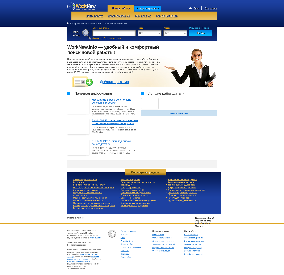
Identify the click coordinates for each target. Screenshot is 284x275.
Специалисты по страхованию (135, 203)
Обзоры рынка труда (161, 251)
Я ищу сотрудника (148, 8)
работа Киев (85, 254)
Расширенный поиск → (200, 28)
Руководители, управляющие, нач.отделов (94, 205)
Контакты (125, 251)
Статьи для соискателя (194, 241)
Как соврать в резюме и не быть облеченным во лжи (111, 101)
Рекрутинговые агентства (163, 248)
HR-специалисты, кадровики (134, 205)
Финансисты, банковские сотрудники (138, 200)
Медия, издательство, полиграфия (90, 198)
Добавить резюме (114, 82)
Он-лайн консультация (193, 254)
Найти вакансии (191, 235)
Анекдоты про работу (193, 248)
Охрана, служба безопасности (88, 200)
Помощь (124, 234)
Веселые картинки (192, 251)
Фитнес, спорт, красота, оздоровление (186, 190)
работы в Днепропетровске (78, 262)
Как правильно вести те (81, 23)
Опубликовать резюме (193, 238)
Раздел (166, 28)
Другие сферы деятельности (182, 200)
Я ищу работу (121, 8)
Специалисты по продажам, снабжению (92, 203)
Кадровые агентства (192, 244)
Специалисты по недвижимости (136, 192)
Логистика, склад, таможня (86, 190)
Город (140, 28)
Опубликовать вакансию (162, 238)
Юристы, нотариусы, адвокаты (182, 195)
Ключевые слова (100, 28)
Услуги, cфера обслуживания (182, 187)
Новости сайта (127, 244)
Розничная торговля (130, 179)
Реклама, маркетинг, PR (132, 190)
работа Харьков (81, 259)
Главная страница (128, 231)
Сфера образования (131, 187)
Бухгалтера (78, 182)
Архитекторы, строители (85, 179)
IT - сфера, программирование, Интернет (93, 187)
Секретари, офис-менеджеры (135, 195)
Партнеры (125, 254)
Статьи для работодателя (163, 241)
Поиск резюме (158, 235)
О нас (123, 238)
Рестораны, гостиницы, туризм (88, 208)
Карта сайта (126, 257)
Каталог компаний (179, 113)
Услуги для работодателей (163, 244)
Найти (201, 33)
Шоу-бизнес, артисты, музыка (182, 192)
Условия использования (131, 247)
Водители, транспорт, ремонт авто (89, 185)
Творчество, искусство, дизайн (182, 179)
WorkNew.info (95, 238)
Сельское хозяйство (130, 198)
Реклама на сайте (128, 241)
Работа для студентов (178, 198)
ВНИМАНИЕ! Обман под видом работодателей (111, 143)
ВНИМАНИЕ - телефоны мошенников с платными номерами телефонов (115, 122)
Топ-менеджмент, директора (181, 185)
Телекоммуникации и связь (181, 182)
